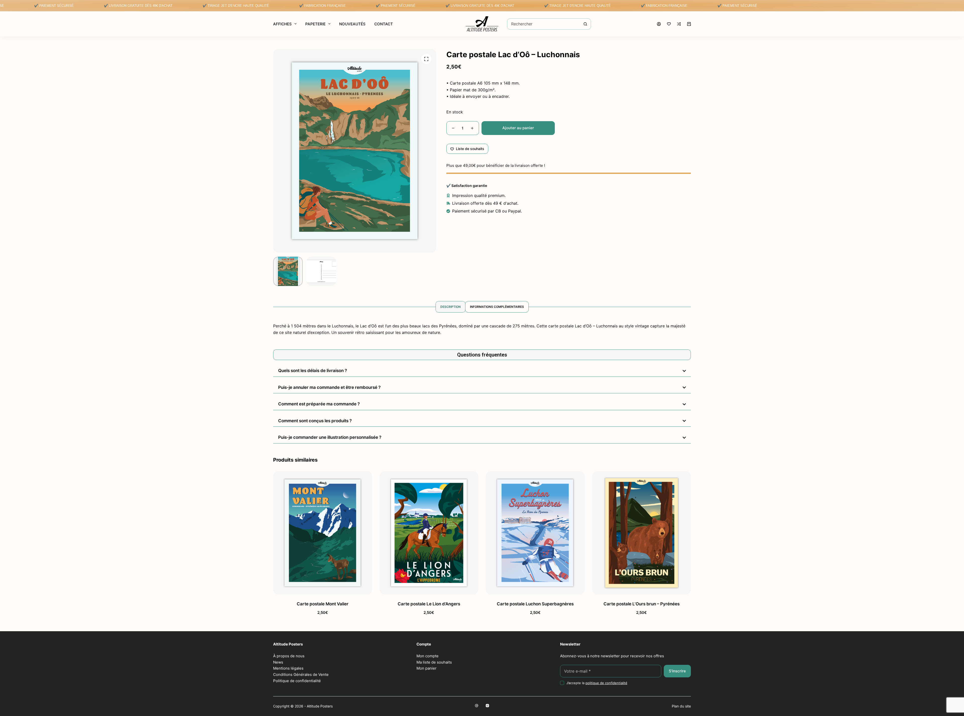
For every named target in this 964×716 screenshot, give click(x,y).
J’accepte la (596, 683)
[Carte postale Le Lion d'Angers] (429, 533)
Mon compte (427, 656)
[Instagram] (487, 705)
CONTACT (383, 24)
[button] (292, 588)
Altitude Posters (320, 706)
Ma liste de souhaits (434, 662)
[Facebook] (476, 705)
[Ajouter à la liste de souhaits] (322, 588)
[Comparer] (679, 24)
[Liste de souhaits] (669, 24)
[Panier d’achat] (689, 24)
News (278, 662)
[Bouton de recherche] (585, 24)
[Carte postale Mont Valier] (322, 533)
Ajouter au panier (518, 127)
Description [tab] (450, 307)
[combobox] (543, 24)
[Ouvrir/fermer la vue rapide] (353, 588)
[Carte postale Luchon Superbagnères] (535, 533)
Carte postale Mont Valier (322, 603)
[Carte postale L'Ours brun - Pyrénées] (641, 533)
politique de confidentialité (606, 683)
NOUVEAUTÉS (352, 24)
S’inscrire (677, 671)
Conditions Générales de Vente (301, 674)
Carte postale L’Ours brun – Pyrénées (642, 603)
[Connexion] (659, 24)
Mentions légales (288, 668)
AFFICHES (282, 24)
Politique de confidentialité (297, 680)
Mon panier (426, 668)
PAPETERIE (315, 24)
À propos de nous (289, 656)
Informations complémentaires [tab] (497, 307)
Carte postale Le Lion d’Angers (429, 603)
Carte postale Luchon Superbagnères (535, 603)
